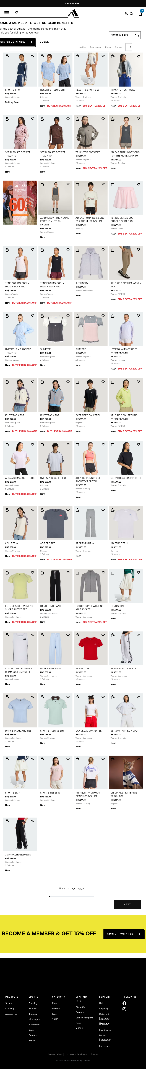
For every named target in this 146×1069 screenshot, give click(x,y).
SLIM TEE (45, 349)
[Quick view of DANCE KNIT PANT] (42, 573)
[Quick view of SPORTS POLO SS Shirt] (42, 697)
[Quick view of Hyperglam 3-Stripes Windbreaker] (112, 316)
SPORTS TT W (12, 90)
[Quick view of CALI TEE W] (7, 510)
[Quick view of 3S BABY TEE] (77, 635)
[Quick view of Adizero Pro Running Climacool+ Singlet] (7, 635)
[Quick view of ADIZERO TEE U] (42, 510)
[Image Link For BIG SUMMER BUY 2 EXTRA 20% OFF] (20, 202)
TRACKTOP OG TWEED (123, 90)
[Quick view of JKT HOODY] (77, 250)
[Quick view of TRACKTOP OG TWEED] (112, 56)
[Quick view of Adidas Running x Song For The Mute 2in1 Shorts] (42, 184)
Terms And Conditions (76, 1054)
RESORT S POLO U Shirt (54, 90)
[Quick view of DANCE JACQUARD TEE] (7, 697)
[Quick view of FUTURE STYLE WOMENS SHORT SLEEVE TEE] (7, 573)
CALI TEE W (11, 543)
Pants (108, 47)
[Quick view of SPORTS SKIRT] (7, 759)
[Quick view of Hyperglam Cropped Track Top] (7, 316)
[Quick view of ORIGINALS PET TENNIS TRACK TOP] (112, 759)
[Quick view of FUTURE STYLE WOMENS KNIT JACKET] (77, 573)
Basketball (34, 1025)
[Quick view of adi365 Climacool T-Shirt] (7, 444)
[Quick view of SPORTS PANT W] (77, 510)
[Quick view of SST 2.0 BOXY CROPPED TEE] (112, 444)
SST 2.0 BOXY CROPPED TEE (126, 478)
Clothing (9, 1009)
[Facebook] (124, 1003)
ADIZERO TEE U (48, 543)
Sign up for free (120, 934)
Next (129, 47)
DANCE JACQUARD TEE (18, 731)
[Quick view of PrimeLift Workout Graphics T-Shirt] (77, 759)
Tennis (32, 1041)
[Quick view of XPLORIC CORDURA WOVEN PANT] (112, 250)
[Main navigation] (7, 12)
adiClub (79, 1028)
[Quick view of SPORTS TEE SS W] (42, 759)
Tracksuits (95, 47)
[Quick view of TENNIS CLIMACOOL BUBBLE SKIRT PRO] (112, 184)
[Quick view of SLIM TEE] (42, 316)
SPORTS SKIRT (13, 793)
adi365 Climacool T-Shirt (21, 478)
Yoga (31, 1030)
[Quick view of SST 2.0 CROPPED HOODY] (112, 697)
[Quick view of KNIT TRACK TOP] (7, 382)
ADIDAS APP (72, 3)
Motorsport (34, 1019)
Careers (80, 1012)
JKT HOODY (81, 283)
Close (44, 42)
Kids (54, 1014)
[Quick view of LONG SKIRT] (112, 573)
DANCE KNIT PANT (50, 606)
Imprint (94, 1054)
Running (33, 1003)
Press (78, 1023)
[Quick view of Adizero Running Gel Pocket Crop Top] (77, 444)
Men (54, 1003)
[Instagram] (124, 1009)
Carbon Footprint (84, 1018)
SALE (55, 1019)
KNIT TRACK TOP (14, 415)
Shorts (118, 47)
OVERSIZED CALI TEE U (88, 415)
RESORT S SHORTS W (87, 90)
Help (101, 1003)
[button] (33, 56)
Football (33, 1009)
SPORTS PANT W (84, 543)
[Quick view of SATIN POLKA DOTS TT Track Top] (7, 119)
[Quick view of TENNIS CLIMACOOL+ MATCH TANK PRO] (7, 250)
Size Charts (105, 1030)
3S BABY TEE (82, 668)
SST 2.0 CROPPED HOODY (125, 731)
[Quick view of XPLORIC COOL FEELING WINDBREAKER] (112, 382)
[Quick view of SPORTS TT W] (7, 56)
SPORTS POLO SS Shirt (53, 731)
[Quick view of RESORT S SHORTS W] (77, 56)
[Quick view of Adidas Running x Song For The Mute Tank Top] (112, 119)
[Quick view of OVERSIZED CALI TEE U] (77, 382)
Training (33, 1014)
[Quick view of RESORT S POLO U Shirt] (42, 56)
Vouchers (103, 1025)
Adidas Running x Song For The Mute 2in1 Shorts (54, 221)
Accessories (11, 1014)
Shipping (103, 1009)
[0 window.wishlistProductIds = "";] (16, 12)
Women (56, 1009)
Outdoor (33, 1035)
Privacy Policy (55, 1054)
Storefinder (105, 1046)
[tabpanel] (73, 483)
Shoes (8, 1003)
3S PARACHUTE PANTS (123, 668)
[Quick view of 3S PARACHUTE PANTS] (112, 635)
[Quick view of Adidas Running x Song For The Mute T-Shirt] (77, 184)
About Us (80, 1007)
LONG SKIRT (117, 606)
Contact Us (104, 1041)
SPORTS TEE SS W (50, 793)
